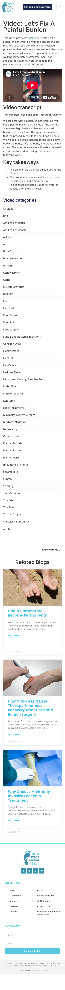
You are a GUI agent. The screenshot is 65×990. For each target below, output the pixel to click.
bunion (32, 38)
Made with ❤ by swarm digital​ (32, 970)
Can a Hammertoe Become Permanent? (27, 613)
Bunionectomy (49, 549)
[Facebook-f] (23, 871)
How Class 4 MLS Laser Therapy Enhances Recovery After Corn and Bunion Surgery (30, 708)
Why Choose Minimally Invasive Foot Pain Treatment (29, 796)
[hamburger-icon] (59, 7)
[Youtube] (41, 871)
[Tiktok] (35, 871)
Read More (13, 635)
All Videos (9, 208)
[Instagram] (29, 871)
